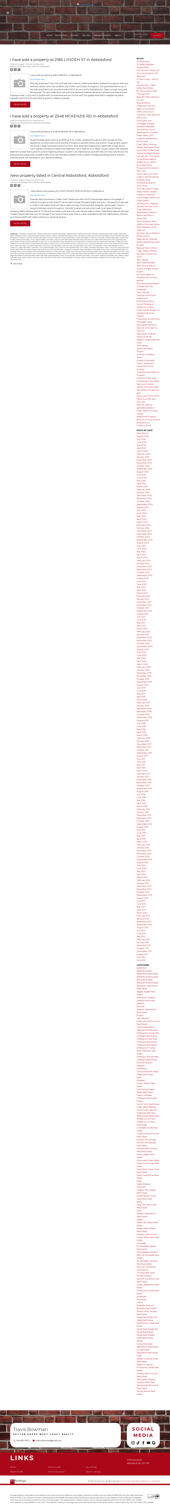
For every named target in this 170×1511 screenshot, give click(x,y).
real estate (28, 253)
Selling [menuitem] (86, 35)
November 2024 (144, 498)
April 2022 (141, 590)
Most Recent (142, 433)
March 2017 (142, 771)
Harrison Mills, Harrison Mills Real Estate (116, 243)
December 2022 (144, 566)
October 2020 (143, 643)
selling (62, 255)
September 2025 (144, 469)
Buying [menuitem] (75, 35)
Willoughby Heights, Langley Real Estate (85, 257)
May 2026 (141, 445)
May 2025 (141, 481)
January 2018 (143, 741)
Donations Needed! (145, 126)
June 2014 (141, 868)
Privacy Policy (126, 1481)
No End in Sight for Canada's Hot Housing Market (147, 278)
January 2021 (143, 635)
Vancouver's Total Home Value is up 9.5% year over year (148, 399)
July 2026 (141, 439)
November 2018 (144, 711)
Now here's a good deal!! (148, 283)
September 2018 (144, 717)
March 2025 (142, 487)
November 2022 (144, 569)
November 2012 (144, 922)
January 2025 (143, 492)
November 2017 (144, 747)
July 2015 (141, 830)
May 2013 (141, 907)
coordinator (50, 239)
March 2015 (142, 842)
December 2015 (144, 815)
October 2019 (143, 679)
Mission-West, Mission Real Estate (21, 249)
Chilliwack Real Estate (82, 237)
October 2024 (143, 501)
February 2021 (143, 632)
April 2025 (141, 484)
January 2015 (143, 848)
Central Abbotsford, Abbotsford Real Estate (34, 123)
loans (82, 247)
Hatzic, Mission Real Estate (18, 245)
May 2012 (141, 936)
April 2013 (141, 910)
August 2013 (142, 898)
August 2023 (143, 543)
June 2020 (142, 655)
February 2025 (143, 490)
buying (75, 236)
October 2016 (143, 785)
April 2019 (141, 697)
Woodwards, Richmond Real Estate (109, 257)
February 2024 (144, 525)
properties (21, 253)
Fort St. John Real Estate (52, 241)
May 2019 (141, 694)
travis (116, 255)
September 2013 (144, 895)
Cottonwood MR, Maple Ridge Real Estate (67, 239)
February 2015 (143, 845)
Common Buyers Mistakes (38, 239)
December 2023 (144, 531)
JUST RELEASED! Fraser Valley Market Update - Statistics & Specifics (148, 192)
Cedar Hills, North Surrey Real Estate (98, 236)
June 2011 (141, 960)
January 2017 (143, 777)
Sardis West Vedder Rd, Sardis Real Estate (23, 255)
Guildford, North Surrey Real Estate (59, 243)
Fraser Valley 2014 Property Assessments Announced (147, 138)
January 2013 (143, 919)
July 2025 (141, 475)
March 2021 (142, 629)
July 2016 (141, 794)
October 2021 (143, 608)
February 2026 (143, 454)
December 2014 (144, 851)
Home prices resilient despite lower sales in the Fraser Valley (146, 162)
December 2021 (144, 602)
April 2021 (141, 626)
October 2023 (143, 537)
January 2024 (143, 528)
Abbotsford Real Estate (59, 234)
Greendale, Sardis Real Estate (39, 243)
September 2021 (144, 611)
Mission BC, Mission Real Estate (119, 247)
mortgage (67, 249)
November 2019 (144, 676)
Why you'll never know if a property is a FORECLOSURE (148, 423)
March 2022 (142, 593)
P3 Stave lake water (59, 251)
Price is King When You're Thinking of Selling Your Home (145, 304)
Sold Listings (142, 346)
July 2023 (141, 546)
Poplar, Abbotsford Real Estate (108, 251)
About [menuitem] (118, 35)
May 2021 (141, 623)
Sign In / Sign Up (140, 35)
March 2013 (142, 913)
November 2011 (144, 945)
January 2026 (143, 457)
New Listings (142, 260)
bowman (49, 236)
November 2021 (144, 605)
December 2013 (144, 886)
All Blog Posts (143, 61)
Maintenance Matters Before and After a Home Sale (146, 215)
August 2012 (142, 927)
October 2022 (143, 572)
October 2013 (143, 892)
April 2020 (141, 661)
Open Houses (143, 292)
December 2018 (144, 709)
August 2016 (142, 791)
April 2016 (141, 803)
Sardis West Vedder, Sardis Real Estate (47, 255)
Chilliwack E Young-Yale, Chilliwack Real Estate (32, 237)
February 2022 (144, 596)
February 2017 (143, 774)
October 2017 (143, 750)
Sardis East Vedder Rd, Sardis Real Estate (95, 253)
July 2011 (141, 957)
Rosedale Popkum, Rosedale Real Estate (49, 253)
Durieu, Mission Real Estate (98, 239)
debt (81, 239)
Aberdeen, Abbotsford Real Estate (102, 234)
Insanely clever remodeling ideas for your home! (146, 183)
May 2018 (141, 729)
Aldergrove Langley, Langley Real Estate (27, 236)
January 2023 (143, 563)
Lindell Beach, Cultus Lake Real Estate (42, 247)
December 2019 (144, 673)
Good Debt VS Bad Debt (148, 150)
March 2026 (142, 451)
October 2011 (143, 948)
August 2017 (142, 756)
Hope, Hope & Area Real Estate (93, 245)
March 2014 (142, 877)
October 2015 (143, 821)
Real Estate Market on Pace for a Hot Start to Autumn (147, 328)
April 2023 (141, 555)
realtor (34, 253)
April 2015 (141, 839)
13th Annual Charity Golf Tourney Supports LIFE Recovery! (148, 73)
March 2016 (142, 806)
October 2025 (143, 466)
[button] (140, 35)
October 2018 (143, 714)
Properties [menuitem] (61, 35)
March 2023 (142, 558)
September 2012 (144, 925)
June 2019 (141, 691)
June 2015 (141, 833)
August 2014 (142, 862)
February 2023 (144, 561)
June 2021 (141, 620)
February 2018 (143, 738)
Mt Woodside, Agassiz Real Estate (81, 249)
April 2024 (141, 519)
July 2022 (141, 581)
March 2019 (142, 700)
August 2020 (143, 649)
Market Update (102, 35)
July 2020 (141, 652)
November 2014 (144, 854)
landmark (121, 245)
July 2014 (141, 865)
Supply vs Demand (145, 360)
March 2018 (142, 735)
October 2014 (143, 856)
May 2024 (141, 516)
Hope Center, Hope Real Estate (52, 245)
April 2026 (141, 448)
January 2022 (143, 599)
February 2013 (143, 916)
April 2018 (141, 732)
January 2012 (143, 942)
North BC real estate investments (43, 251)
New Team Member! (146, 263)
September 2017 (144, 753)
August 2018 (142, 720)
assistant (43, 236)
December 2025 (144, 460)
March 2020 (142, 664)
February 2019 (143, 703)
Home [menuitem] (50, 35)
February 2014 (143, 880)
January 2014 (143, 883)
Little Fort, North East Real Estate (69, 247)
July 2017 (141, 759)
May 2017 (141, 765)
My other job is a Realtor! (148, 233)
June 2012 (141, 934)
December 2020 (144, 637)
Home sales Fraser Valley (34, 245)
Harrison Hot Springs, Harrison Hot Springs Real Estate (87, 243)
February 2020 (144, 667)
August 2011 (142, 954)
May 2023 (141, 552)
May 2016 (141, 800)
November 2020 (144, 640)
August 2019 (142, 685)
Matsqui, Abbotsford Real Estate (94, 247)
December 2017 (144, 744)
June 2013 (141, 904)
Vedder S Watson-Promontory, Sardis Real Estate (36, 257)
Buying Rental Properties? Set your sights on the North (146, 106)
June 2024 (142, 513)
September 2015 (144, 824)
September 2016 (144, 788)
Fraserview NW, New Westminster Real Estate (101, 241)
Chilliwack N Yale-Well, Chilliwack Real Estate (60, 237)
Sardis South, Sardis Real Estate (118, 253)
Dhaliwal (87, 239)
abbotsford (22, 234)
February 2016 (143, 809)
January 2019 (143, 706)
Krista (105, 245)
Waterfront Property (146, 417)
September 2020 (145, 646)
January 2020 (143, 670)
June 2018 (141, 726)
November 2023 (144, 534)
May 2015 (141, 836)
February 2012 (143, 939)
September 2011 (144, 951)
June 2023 (142, 549)
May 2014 (141, 871)
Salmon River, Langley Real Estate (72, 253)
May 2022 (141, 587)
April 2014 (141, 874)
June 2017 (141, 762)
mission (107, 247)
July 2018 (141, 723)
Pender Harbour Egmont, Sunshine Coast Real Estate (82, 251)
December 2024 (144, 495)
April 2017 (141, 768)
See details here (37, 79)
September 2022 (145, 575)
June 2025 (142, 478)
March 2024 (142, 522)
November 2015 (144, 818)
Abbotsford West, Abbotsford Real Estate (33, 66)
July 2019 (141, 688)
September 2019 (144, 682)
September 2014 (144, 859)
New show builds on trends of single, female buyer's (147, 269)
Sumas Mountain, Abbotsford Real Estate (77, 255)
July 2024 (141, 510)
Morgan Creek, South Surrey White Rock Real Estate (48, 249)
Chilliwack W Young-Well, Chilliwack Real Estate (104, 237)
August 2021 (142, 614)
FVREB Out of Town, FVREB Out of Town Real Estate (146, 1122)
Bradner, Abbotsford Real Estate (62, 236)
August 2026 (143, 436)
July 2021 (141, 617)
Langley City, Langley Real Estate (20, 247)
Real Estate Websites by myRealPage (146, 1481)
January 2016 (143, 812)
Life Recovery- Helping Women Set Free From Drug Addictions (147, 207)
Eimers (42, 241)
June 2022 (142, 584)
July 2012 (141, 930)
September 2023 (145, 540)
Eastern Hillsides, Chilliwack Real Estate (27, 241)
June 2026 (142, 442)
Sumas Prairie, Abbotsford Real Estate (102, 255)
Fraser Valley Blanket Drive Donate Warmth (73, 241)
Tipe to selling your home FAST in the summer (146, 366)
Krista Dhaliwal (112, 245)
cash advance (82, 236)
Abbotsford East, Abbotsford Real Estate (39, 234)
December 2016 (144, 780)
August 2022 (143, 578)
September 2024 (145, 504)
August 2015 (142, 827)
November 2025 (144, 463)
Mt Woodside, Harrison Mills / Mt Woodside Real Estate (108, 249)
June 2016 (141, 797)
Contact (157, 35)
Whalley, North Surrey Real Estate (62, 257)
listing (57, 247)
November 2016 (144, 782)
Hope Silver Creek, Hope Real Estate (73, 245)
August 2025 (143, 472)
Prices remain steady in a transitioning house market (148, 313)
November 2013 (144, 889)
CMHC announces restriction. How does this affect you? (148, 115)
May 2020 (141, 658)
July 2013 (141, 901)
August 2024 (143, 507)
